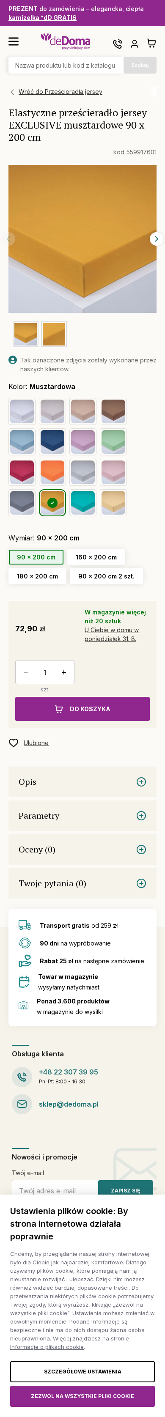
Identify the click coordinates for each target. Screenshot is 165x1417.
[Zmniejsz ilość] (24, 672)
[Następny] (156, 239)
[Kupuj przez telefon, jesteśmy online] (118, 44)
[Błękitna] (22, 441)
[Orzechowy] (82, 411)
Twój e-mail (28, 1172)
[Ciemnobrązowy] (113, 411)
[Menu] (13, 41)
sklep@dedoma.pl (69, 1104)
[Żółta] (113, 502)
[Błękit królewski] (52, 441)
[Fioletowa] (82, 441)
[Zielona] (113, 441)
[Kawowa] (52, 411)
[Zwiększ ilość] (65, 672)
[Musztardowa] (52, 502)
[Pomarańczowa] (52, 472)
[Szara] (82, 472)
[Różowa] (113, 472)
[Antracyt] (22, 502)
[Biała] (22, 411)
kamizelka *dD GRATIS (42, 17)
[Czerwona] (22, 472)
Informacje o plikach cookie (47, 1346)
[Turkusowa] (82, 502)
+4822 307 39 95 (68, 1072)
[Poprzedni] (8, 239)
